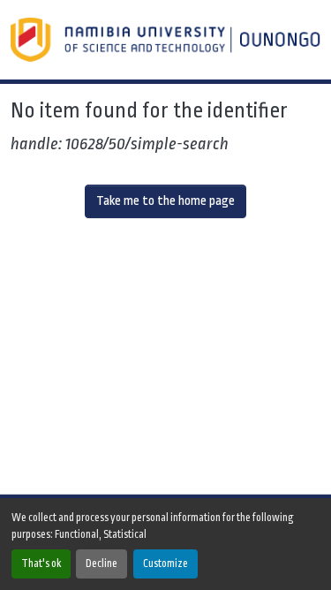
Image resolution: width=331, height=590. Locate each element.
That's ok (41, 563)
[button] (167, 40)
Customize (165, 563)
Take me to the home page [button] (165, 200)
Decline (101, 563)
